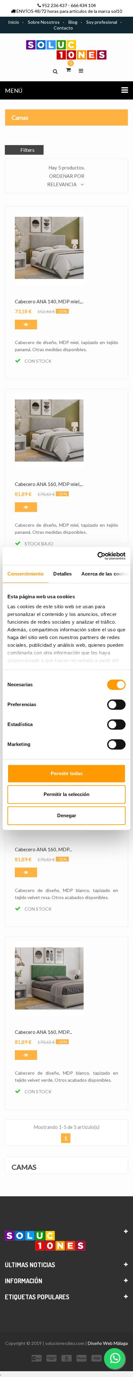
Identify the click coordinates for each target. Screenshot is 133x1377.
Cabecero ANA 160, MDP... (43, 849)
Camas (20, 117)
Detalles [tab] (62, 573)
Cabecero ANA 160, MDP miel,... (49, 484)
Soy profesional (101, 22)
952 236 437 (54, 5)
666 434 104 (83, 5)
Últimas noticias (30, 1264)
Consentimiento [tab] (25, 573)
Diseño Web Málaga (108, 1343)
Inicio (13, 22)
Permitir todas (67, 773)
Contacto (63, 27)
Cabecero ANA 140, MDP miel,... (49, 301)
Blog (72, 22)
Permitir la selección (66, 794)
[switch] (116, 704)
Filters (27, 150)
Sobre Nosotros (44, 22)
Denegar (66, 815)
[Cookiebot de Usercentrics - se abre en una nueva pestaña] (97, 556)
